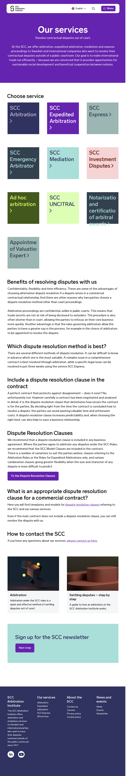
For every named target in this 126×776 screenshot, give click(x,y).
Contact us (72, 707)
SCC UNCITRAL (62, 201)
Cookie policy (74, 717)
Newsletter (102, 714)
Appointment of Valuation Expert (26, 249)
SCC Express (99, 112)
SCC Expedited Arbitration (63, 115)
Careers (71, 710)
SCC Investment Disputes (102, 160)
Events (100, 710)
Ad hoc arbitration (23, 201)
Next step (25, 648)
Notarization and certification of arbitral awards (104, 211)
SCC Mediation (62, 156)
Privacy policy (74, 714)
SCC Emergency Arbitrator (23, 160)
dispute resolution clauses (82, 505)
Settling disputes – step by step (89, 597)
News (99, 707)
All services (43, 716)
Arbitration (18, 595)
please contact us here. (82, 541)
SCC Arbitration (23, 112)
